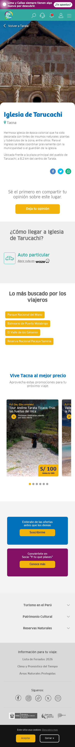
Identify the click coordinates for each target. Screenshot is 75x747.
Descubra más (50, 730)
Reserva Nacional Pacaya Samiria (29, 341)
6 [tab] (47, 484)
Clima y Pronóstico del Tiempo (38, 666)
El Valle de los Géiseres (23, 332)
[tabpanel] (32, 437)
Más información (32, 437)
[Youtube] (58, 698)
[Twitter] (48, 698)
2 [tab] (33, 484)
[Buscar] (34, 15)
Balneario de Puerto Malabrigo (28, 323)
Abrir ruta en (26, 261)
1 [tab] (30, 484)
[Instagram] (28, 698)
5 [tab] (43, 484)
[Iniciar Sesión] (61, 15)
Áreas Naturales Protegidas (37, 673)
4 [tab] (40, 484)
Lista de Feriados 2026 (37, 659)
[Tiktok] (38, 698)
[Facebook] (19, 698)
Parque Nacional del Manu (25, 314)
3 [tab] (37, 484)
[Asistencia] (42, 15)
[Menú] (69, 15)
